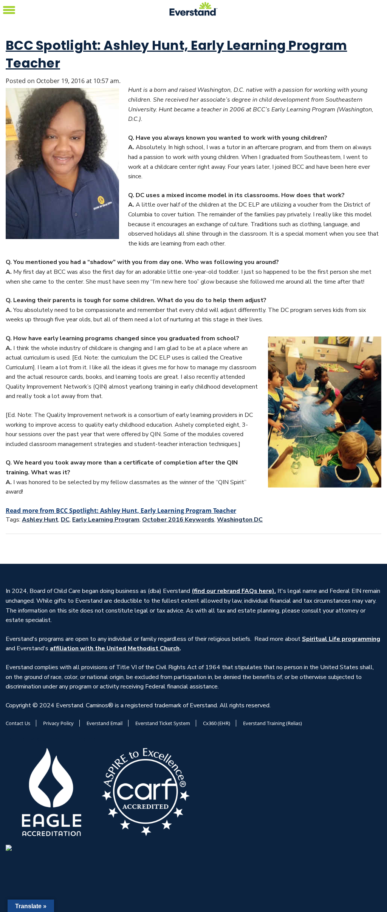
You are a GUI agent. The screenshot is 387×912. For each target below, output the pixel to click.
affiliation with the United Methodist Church (115, 648)
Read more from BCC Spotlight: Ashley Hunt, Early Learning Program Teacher (121, 510)
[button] (9, 9)
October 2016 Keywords (178, 519)
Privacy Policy (58, 723)
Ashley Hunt (40, 519)
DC (65, 519)
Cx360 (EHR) (216, 723)
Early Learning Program (105, 519)
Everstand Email (104, 723)
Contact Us (18, 723)
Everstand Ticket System (162, 723)
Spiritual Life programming (341, 639)
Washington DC (240, 519)
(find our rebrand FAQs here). (234, 591)
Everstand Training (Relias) (272, 723)
